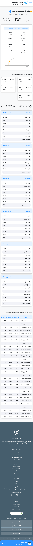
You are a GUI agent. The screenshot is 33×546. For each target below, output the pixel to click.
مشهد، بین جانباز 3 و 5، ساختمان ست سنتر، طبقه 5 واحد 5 (16, 489)
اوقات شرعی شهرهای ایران (16, 457)
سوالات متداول (16, 459)
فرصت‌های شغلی (16, 471)
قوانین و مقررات (16, 464)
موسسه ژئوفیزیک (16, 504)
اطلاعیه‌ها (16, 455)
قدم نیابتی (16, 473)
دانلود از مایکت (15, 533)
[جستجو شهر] (10, 11)
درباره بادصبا (16, 462)
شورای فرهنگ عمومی (16, 509)
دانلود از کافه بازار (15, 526)
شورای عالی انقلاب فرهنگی (16, 506)
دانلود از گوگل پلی (15, 530)
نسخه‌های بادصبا (16, 466)
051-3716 (16, 483)
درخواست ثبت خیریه (16, 468)
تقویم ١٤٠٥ (16, 453)
